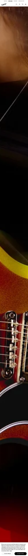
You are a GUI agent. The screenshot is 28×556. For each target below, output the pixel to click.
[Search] (16, 4)
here (11, 550)
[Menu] (26, 4)
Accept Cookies (20, 553)
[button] (23, 4)
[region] (14, 549)
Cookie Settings (7, 553)
